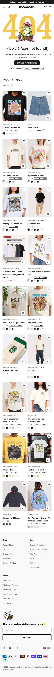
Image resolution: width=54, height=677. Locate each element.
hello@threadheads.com (34, 68)
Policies (33, 563)
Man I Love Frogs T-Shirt (13, 322)
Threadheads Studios (10, 172)
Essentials (7, 558)
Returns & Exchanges (39, 549)
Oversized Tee (34, 223)
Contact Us (34, 567)
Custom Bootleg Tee (11, 127)
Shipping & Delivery (38, 545)
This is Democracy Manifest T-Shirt (11, 420)
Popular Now (8, 545)
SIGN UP (27, 637)
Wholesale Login (9, 589)
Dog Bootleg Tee (35, 322)
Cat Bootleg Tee (9, 469)
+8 (17, 133)
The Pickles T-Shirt (36, 469)
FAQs (32, 558)
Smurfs (30, 124)
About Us (6, 580)
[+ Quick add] (48, 117)
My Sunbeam (32, 416)
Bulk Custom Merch (11, 594)
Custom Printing (9, 563)
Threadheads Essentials (36, 220)
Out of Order (7, 515)
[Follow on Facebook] (4, 648)
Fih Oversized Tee (10, 175)
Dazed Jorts (33, 127)
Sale (4, 549)
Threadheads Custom (10, 124)
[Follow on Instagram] (10, 648)
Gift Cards (7, 603)
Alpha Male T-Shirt (36, 175)
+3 (17, 476)
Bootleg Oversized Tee (12, 223)
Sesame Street (33, 515)
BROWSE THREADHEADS (27, 63)
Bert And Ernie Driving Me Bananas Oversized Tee (39, 519)
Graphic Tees (8, 554)
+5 (17, 230)
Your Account (35, 554)
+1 (42, 281)
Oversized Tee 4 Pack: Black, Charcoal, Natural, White (13, 274)
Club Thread (8, 598)
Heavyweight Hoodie (12, 517)
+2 (42, 329)
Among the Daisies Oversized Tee (36, 420)
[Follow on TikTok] (17, 648)
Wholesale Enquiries (11, 585)
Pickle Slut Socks (10, 370)
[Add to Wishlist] (24, 93)
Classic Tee (32, 370)
